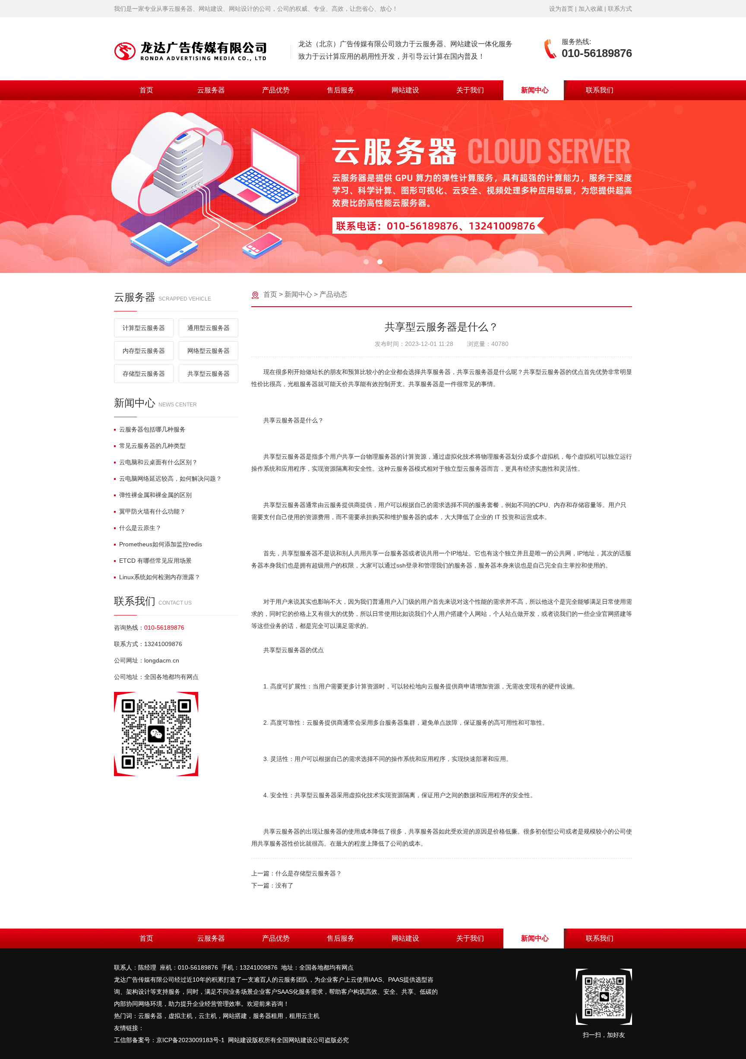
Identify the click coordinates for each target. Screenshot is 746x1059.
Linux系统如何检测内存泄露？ (159, 577)
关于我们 (470, 90)
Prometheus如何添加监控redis (160, 544)
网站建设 (405, 90)
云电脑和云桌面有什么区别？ (158, 462)
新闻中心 (535, 90)
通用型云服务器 (208, 327)
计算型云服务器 (144, 327)
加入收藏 (590, 8)
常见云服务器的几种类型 (152, 445)
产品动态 (333, 294)
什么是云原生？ (140, 527)
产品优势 (276, 90)
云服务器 (211, 90)
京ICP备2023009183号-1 (190, 1040)
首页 (146, 90)
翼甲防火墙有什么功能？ (152, 511)
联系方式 (620, 8)
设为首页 (561, 8)
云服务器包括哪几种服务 (152, 429)
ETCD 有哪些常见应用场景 (155, 560)
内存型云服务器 (144, 350)
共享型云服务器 (208, 373)
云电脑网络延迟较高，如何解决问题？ (170, 478)
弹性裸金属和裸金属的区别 (155, 494)
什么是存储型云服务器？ (308, 873)
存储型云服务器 (144, 373)
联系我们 (599, 90)
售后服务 (340, 90)
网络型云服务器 (208, 350)
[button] (366, 261)
